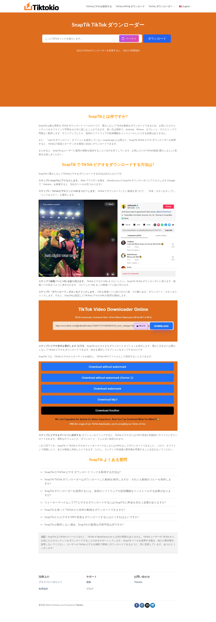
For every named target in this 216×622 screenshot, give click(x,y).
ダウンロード (157, 38)
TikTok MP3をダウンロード (130, 6)
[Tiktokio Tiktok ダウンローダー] (41, 6)
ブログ (89, 588)
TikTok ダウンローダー (161, 6)
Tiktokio (138, 581)
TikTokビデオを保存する (99, 6)
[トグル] (41, 472)
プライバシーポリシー (50, 581)
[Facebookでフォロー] (136, 605)
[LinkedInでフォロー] (152, 605)
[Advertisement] (108, 75)
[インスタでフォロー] (142, 605)
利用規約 (135, 50)
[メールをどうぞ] (147, 605)
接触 (88, 581)
